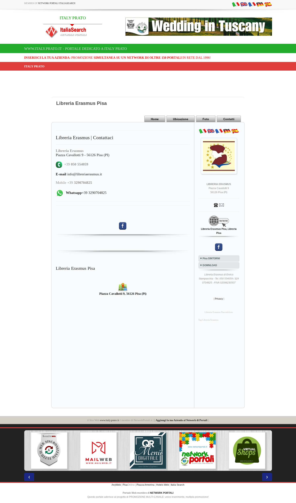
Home (155, 119)
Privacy (219, 298)
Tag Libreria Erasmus (208, 320)
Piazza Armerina (145, 484)
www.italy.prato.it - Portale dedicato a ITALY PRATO (75, 49)
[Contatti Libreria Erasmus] (219, 204)
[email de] (260, 4)
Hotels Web (162, 484)
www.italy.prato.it (109, 420)
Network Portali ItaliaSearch (56, 3)
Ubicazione (180, 119)
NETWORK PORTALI (161, 492)
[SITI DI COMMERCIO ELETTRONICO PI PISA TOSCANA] (247, 450)
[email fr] (252, 4)
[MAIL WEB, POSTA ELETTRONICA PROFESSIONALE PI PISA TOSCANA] (98, 450)
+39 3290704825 (86, 193)
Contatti (228, 119)
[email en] (244, 4)
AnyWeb (116, 484)
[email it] (236, 4)
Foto (206, 119)
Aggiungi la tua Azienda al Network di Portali (181, 420)
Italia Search (177, 484)
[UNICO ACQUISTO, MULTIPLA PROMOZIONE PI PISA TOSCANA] (197, 450)
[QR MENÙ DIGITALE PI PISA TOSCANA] (148, 450)
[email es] (268, 4)
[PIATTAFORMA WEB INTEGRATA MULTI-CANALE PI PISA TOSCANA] (49, 450)
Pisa (125, 484)
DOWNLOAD (210, 265)
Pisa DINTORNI (211, 258)
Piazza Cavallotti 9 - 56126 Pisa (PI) (82, 155)
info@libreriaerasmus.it (79, 174)
